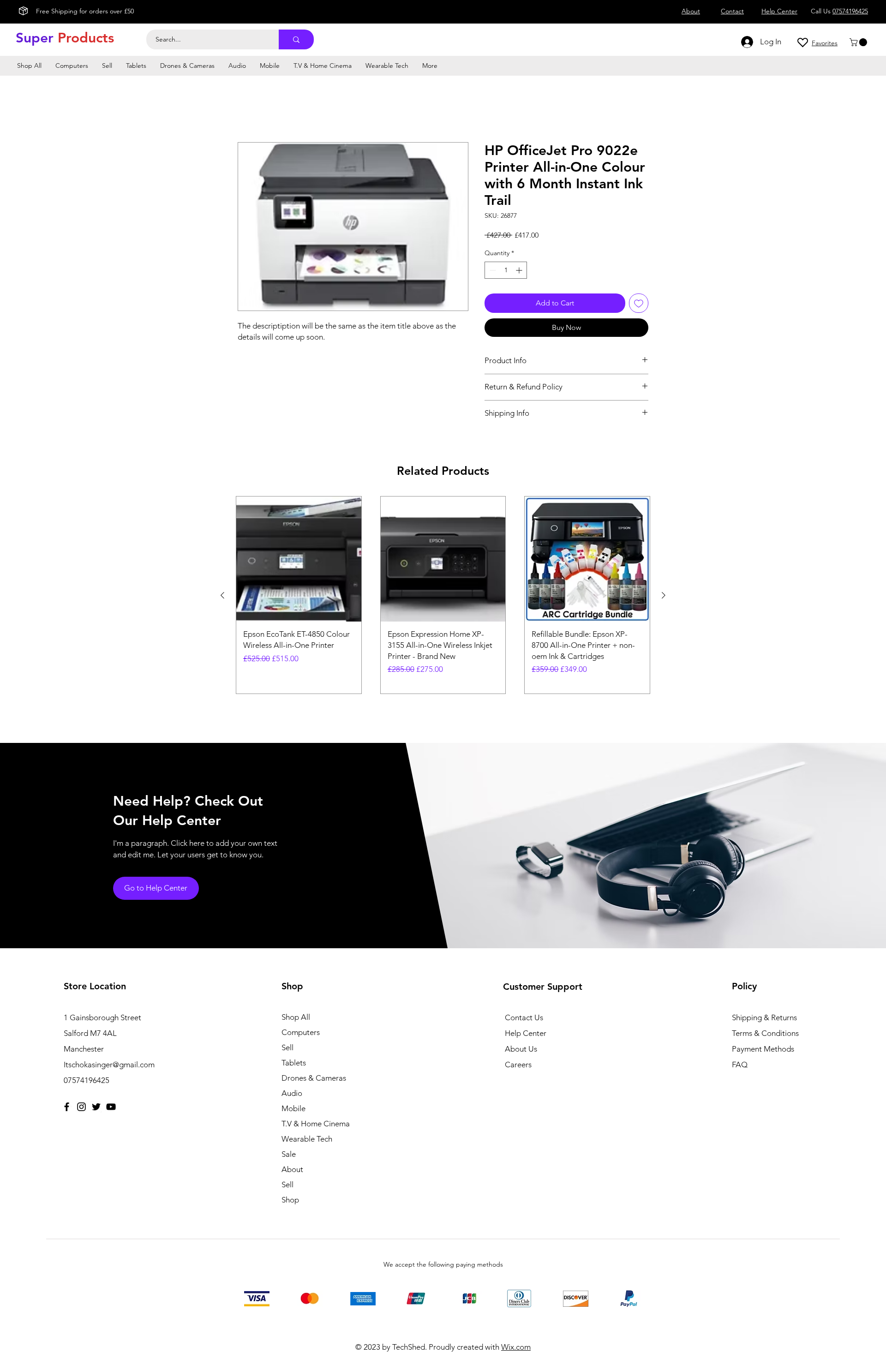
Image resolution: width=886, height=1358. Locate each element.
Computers (300, 1032)
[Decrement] (491, 270)
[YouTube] (111, 1107)
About (292, 1169)
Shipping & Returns (764, 1017)
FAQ (740, 1064)
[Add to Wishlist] (638, 303)
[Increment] (520, 270)
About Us (521, 1048)
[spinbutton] (505, 270)
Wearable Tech (306, 1138)
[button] (859, 42)
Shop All (295, 1017)
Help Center (525, 1033)
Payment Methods (764, 1048)
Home (248, 108)
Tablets (293, 1062)
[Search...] (296, 39)
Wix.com (516, 1347)
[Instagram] (81, 1107)
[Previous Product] (222, 595)
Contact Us (524, 1017)
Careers (518, 1064)
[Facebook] (66, 1107)
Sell (287, 1047)
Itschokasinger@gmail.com (109, 1064)
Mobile (293, 1108)
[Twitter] (96, 1107)
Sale (288, 1154)
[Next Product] (663, 595)
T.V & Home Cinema (315, 1123)
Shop (290, 1199)
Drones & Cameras (313, 1078)
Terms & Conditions (765, 1033)
